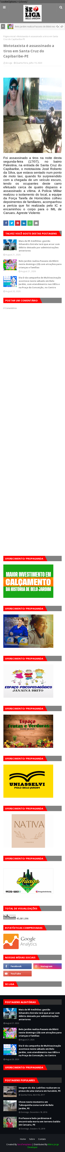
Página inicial (9, 36)
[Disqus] (32, 427)
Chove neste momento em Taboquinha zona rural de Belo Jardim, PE (36, 1105)
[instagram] (47, 966)
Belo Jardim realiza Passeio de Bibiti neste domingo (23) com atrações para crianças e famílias (40, 264)
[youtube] (17, 973)
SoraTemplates (24, 1144)
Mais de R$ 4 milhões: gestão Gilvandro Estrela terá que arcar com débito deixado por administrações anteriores (39, 245)
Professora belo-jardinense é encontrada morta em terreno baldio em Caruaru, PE (39, 1121)
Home (23, 1139)
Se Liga (9, 62)
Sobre (32, 1139)
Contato (42, 1139)
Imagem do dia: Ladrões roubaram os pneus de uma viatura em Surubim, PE (39, 1089)
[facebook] (17, 966)
